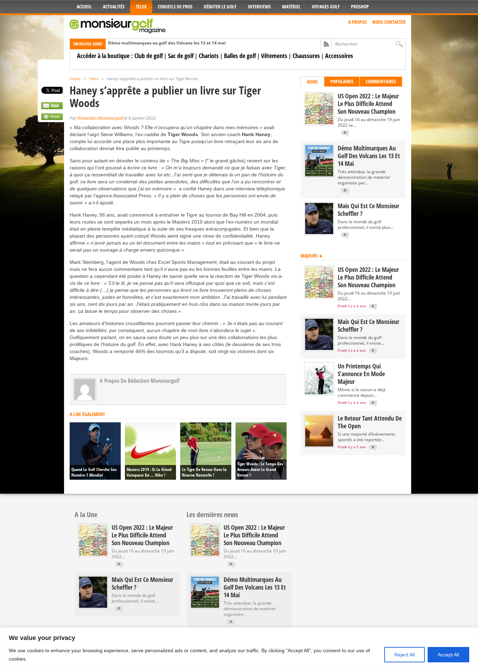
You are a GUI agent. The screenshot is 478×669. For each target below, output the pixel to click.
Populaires (341, 81)
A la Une (86, 514)
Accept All (448, 654)
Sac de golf (181, 55)
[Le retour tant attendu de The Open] (319, 445)
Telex (141, 6)
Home (75, 78)
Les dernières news (212, 514)
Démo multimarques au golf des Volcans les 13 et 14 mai (167, 43)
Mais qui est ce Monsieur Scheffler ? (368, 209)
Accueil (84, 6)
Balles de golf (240, 55)
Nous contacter (389, 22)
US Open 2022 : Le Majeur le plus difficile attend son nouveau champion (368, 103)
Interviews (259, 6)
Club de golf (148, 55)
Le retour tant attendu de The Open (370, 422)
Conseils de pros (175, 6)
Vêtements (274, 55)
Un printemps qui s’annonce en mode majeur (361, 373)
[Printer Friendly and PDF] (52, 118)
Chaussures (306, 55)
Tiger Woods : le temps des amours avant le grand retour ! (260, 469)
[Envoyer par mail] (52, 107)
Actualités (114, 6)
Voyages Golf (326, 6)
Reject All (404, 654)
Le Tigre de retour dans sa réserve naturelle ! (204, 472)
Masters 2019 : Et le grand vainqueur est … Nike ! (149, 472)
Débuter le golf (220, 6)
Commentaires (381, 81)
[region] (239, 648)
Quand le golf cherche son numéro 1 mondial (94, 472)
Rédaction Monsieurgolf (100, 118)
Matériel (291, 6)
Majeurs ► (312, 255)
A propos (357, 22)
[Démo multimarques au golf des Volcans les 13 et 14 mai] (319, 175)
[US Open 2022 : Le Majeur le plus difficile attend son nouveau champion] (319, 123)
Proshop (360, 6)
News (312, 81)
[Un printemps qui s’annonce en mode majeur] (319, 393)
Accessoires (339, 55)
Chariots (209, 55)
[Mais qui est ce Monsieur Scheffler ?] (319, 232)
